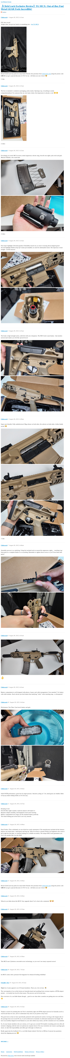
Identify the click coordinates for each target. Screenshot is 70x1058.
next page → (4, 1041)
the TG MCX (35, 24)
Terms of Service (29, 1051)
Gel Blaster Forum (6, 2)
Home (2, 1051)
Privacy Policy (40, 1051)
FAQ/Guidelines (18, 1051)
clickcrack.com (46, 73)
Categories (9, 1051)
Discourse (11, 1055)
